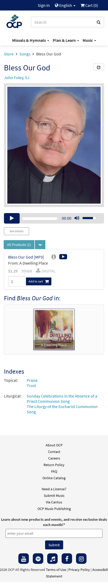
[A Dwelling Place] (54, 329)
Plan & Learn (65, 40)
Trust (31, 385)
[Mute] (76, 218)
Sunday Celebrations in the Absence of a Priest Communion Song (62, 398)
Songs (24, 53)
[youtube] (23, 558)
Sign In (44, 5)
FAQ (54, 471)
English (65, 5)
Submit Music (54, 495)
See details (16, 231)
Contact (54, 451)
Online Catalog (54, 478)
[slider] (86, 216)
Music (88, 40)
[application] (54, 218)
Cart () (91, 5)
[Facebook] (67, 558)
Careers (54, 458)
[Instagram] (81, 558)
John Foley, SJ (16, 77)
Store (9, 53)
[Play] (12, 218)
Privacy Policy (79, 569)
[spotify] (38, 558)
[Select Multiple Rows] (40, 244)
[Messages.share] (99, 67)
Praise (32, 380)
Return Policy (54, 464)
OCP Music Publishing (54, 508)
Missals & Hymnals (29, 40)
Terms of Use (56, 569)
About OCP (54, 445)
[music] (52, 558)
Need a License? (54, 489)
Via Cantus (54, 502)
